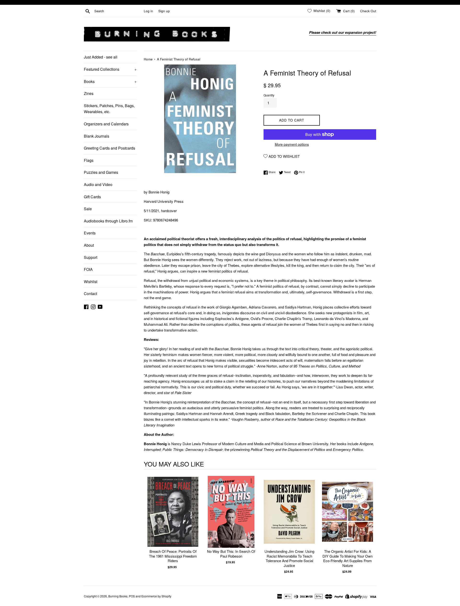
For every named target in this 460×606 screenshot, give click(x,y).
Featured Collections (110, 69)
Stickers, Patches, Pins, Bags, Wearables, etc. (109, 109)
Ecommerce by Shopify (156, 596)
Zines (88, 93)
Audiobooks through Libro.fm (108, 221)
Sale (88, 208)
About (89, 245)
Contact (90, 293)
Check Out (368, 11)
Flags (88, 160)
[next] (371, 525)
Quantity (269, 95)
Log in (148, 11)
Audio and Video (98, 184)
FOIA (88, 269)
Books (110, 81)
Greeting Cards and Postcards (109, 148)
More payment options (292, 144)
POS (132, 596)
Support (90, 257)
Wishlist (90, 281)
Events (90, 233)
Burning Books (117, 596)
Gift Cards (92, 196)
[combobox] (118, 11)
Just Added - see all (100, 57)
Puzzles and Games (101, 172)
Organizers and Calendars (106, 124)
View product (173, 516)
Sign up (164, 11)
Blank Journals (96, 136)
